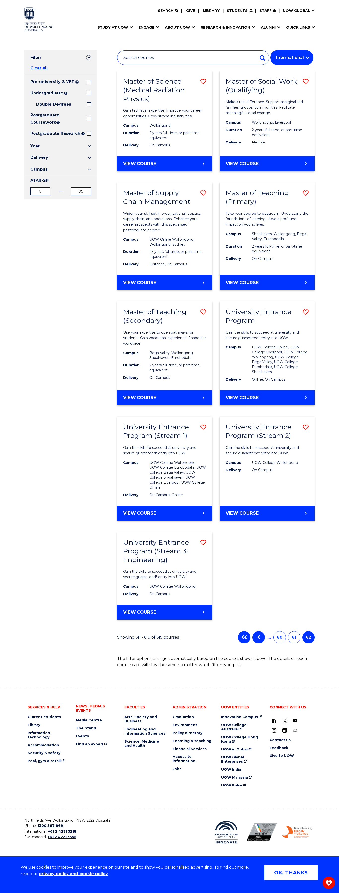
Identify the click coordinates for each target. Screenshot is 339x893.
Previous (258, 637)
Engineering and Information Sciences (144, 731)
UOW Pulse (231, 785)
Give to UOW (282, 756)
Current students (44, 717)
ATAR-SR (39, 180)
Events (82, 736)
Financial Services (190, 749)
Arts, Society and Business (140, 719)
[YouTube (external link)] (295, 720)
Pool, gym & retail (44, 761)
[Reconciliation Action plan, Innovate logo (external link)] (226, 832)
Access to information (184, 759)
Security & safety (44, 753)
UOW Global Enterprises (232, 759)
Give (190, 10)
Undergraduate (46, 93)
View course (153, 166)
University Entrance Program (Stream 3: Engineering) (156, 551)
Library (211, 10)
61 (294, 637)
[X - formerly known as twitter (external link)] (284, 720)
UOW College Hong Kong (239, 739)
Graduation (183, 717)
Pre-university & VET (52, 81)
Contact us (280, 740)
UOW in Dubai (234, 749)
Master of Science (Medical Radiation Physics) (154, 90)
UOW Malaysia (234, 777)
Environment (185, 725)
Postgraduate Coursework (42, 119)
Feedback (279, 748)
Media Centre (89, 720)
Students (237, 10)
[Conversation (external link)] (295, 730)
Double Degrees (53, 104)
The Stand (86, 728)
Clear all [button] (39, 68)
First (244, 637)
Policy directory (187, 733)
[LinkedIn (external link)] (284, 730)
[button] (203, 81)
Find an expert (89, 744)
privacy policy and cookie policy (73, 873)
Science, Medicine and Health (141, 743)
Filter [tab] (35, 57)
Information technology (39, 735)
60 (279, 637)
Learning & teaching (192, 741)
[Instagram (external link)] (274, 730)
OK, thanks (291, 873)
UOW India (231, 769)
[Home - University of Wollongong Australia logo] (38, 19)
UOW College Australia (234, 727)
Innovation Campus (239, 717)
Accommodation (43, 745)
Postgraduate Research (55, 133)
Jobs (177, 769)
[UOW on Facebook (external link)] (274, 720)
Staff (265, 10)
